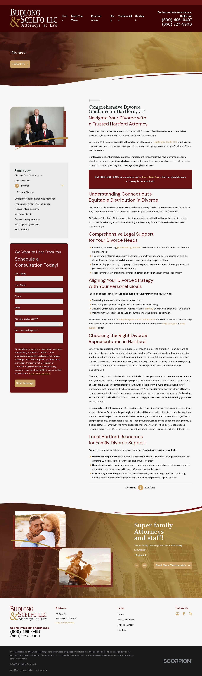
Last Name (20, 285)
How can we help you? (27, 330)
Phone (18, 296)
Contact (122, 630)
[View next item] (144, 565)
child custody (169, 323)
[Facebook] (183, 613)
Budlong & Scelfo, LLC (165, 142)
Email (17, 307)
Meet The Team (126, 619)
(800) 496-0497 (176, 20)
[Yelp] (190, 613)
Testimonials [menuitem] (125, 18)
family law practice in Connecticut (136, 319)
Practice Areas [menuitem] (96, 18)
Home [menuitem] (64, 18)
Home (121, 614)
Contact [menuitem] (139, 18)
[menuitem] (39, 175)
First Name (20, 273)
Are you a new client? (26, 319)
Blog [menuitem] (112, 18)
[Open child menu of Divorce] (62, 186)
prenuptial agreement (129, 247)
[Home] (33, 18)
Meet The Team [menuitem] (77, 18)
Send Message (25, 383)
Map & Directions (65, 622)
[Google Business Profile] (177, 613)
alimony (149, 308)
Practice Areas (126, 624)
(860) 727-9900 (177, 24)
